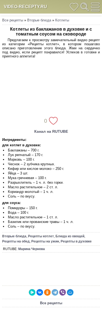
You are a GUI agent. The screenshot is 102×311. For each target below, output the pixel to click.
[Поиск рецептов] (84, 7)
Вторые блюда (39, 20)
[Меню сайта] (95, 7)
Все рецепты (12, 20)
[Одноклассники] (47, 292)
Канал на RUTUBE (51, 131)
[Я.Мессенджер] (32, 292)
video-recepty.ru (25, 6)
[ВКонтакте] (39, 292)
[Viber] (62, 292)
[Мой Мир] (70, 292)
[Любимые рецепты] (74, 7)
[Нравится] (53, 120)
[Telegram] (55, 292)
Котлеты (62, 20)
